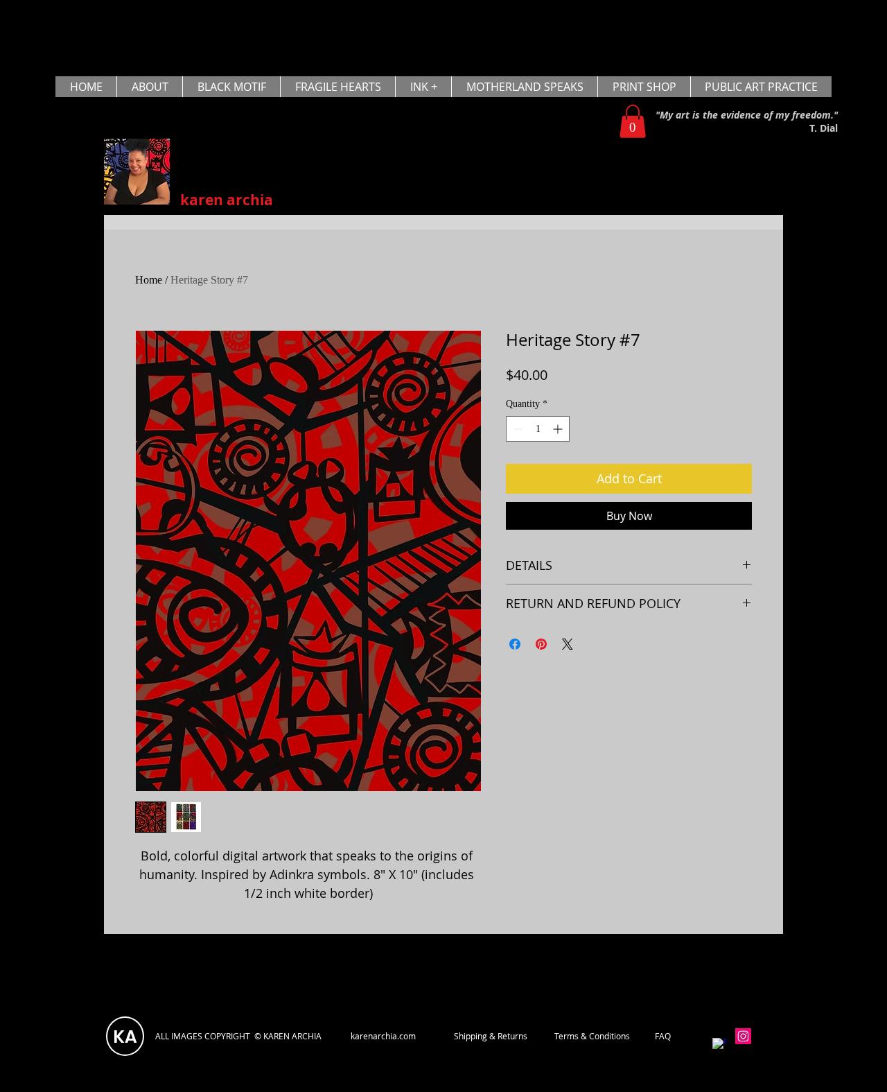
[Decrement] (516, 429)
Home (148, 280)
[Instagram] (743, 1036)
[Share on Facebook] (515, 644)
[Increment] (559, 429)
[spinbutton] (537, 429)
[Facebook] (720, 1046)
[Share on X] (567, 644)
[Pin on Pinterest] (541, 644)
